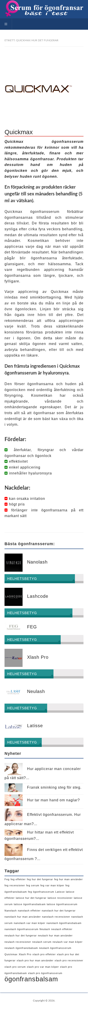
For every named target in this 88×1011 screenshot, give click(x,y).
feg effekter (18, 879)
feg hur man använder (68, 879)
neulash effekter (61, 929)
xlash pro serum (15, 966)
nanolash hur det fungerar (59, 910)
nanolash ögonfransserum (21, 929)
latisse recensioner (60, 898)
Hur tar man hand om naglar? (53, 800)
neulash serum (41, 942)
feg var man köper (52, 885)
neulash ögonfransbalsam (21, 948)
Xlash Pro (25, 954)
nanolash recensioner (56, 916)
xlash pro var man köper (43, 966)
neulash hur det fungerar (21, 935)
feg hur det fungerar (40, 879)
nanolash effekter (29, 910)
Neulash (44, 929)
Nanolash (11, 910)
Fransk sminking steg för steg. (54, 787)
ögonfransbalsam (31, 979)
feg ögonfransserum (41, 891)
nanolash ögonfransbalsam (63, 923)
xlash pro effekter (44, 954)
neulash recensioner (18, 942)
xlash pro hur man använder (35, 960)
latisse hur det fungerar (31, 898)
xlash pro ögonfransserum (45, 973)
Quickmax (11, 954)
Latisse (60, 891)
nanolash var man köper (29, 923)
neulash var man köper (68, 942)
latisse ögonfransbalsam (30, 904)
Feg (7, 879)
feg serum (32, 885)
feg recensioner (15, 885)
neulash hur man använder (55, 935)
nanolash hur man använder (23, 916)
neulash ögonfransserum (55, 948)
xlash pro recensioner (69, 960)
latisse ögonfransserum (62, 904)
